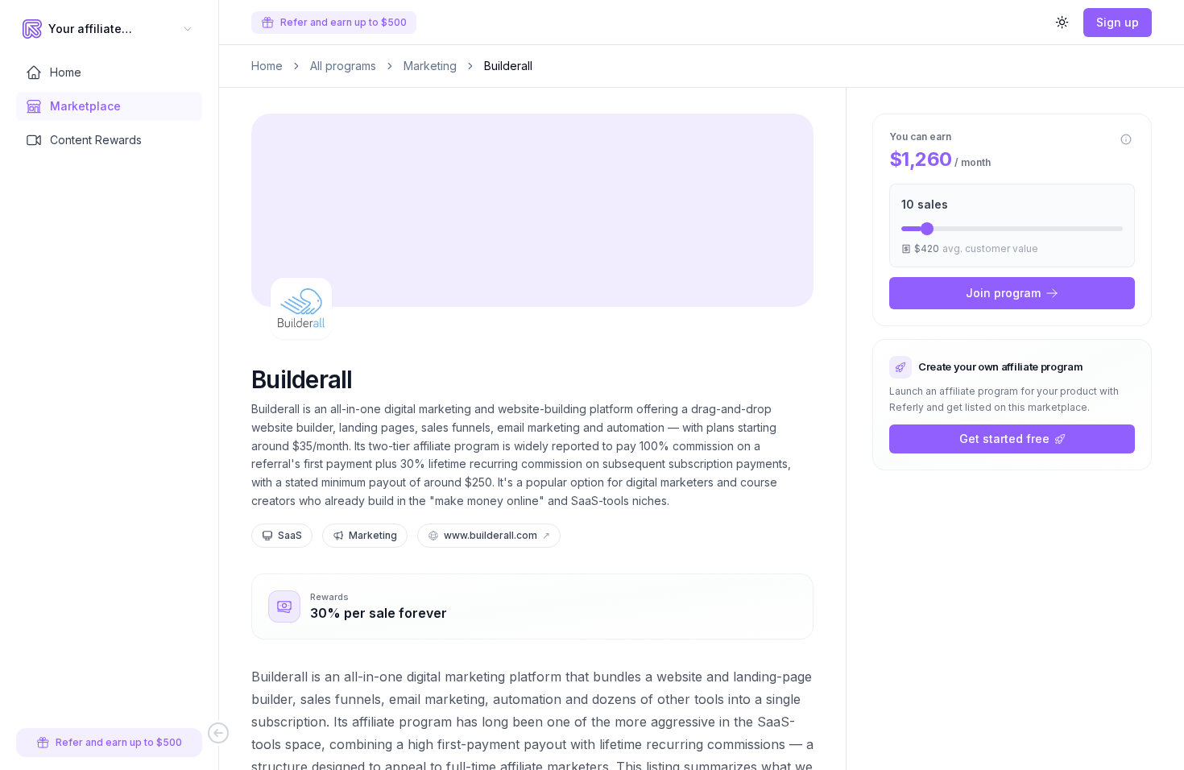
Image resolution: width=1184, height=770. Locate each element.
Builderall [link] (508, 65)
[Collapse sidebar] (218, 733)
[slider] (927, 228)
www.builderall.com (497, 535)
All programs (343, 65)
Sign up (1117, 22)
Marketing (430, 65)
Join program (1003, 293)
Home (267, 65)
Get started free (1004, 438)
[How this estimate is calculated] (1126, 139)
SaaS (290, 535)
